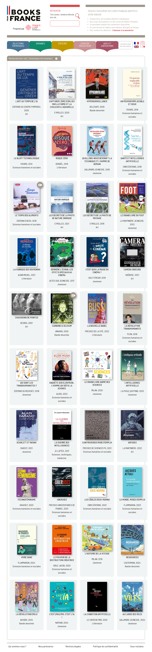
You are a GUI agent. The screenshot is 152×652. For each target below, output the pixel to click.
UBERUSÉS (62, 499)
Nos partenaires (45, 646)
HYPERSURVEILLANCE (97, 101)
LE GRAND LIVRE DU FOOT (132, 215)
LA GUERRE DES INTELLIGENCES (61, 444)
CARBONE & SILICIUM (62, 325)
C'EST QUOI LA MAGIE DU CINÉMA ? (97, 271)
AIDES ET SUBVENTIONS (107, 44)
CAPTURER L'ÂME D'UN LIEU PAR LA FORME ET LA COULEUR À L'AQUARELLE (62, 104)
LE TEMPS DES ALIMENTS (26, 215)
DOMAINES (40, 43)
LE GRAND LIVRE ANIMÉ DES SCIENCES (97, 383)
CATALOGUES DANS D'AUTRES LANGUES (125, 45)
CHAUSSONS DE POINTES (26, 317)
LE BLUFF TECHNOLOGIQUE (26, 158)
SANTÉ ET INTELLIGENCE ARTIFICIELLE (132, 159)
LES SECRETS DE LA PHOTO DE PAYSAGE (97, 216)
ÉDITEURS (62, 43)
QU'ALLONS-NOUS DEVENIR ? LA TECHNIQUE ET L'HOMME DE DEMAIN (97, 161)
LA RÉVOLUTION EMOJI (26, 614)
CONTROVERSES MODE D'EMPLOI (97, 442)
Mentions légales (73, 646)
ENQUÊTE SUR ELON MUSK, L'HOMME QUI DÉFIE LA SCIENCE (61, 385)
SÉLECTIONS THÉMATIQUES (18, 44)
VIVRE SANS (26, 557)
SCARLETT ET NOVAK (27, 442)
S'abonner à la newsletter (123, 30)
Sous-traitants (137, 646)
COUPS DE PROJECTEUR (85, 44)
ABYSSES (132, 442)
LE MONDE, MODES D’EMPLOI (132, 499)
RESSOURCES (132, 557)
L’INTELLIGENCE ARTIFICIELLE (132, 384)
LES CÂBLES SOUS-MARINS (97, 499)
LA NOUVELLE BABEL (97, 325)
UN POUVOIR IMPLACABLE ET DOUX (132, 102)
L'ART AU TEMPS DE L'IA (27, 101)
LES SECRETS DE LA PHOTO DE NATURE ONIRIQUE (62, 216)
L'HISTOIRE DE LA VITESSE (97, 553)
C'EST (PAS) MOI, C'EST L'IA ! (62, 615)
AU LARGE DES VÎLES (132, 614)
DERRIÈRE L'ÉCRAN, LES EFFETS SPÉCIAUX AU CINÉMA (62, 272)
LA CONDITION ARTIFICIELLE (97, 614)
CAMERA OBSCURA (132, 269)
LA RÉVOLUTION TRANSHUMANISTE (132, 327)
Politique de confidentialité (105, 646)
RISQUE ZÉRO (62, 158)
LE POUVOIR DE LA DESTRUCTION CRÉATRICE (62, 558)
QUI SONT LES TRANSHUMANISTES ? (26, 384)
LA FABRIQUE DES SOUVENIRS (26, 269)
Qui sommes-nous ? (17, 646)
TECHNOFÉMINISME (27, 499)
